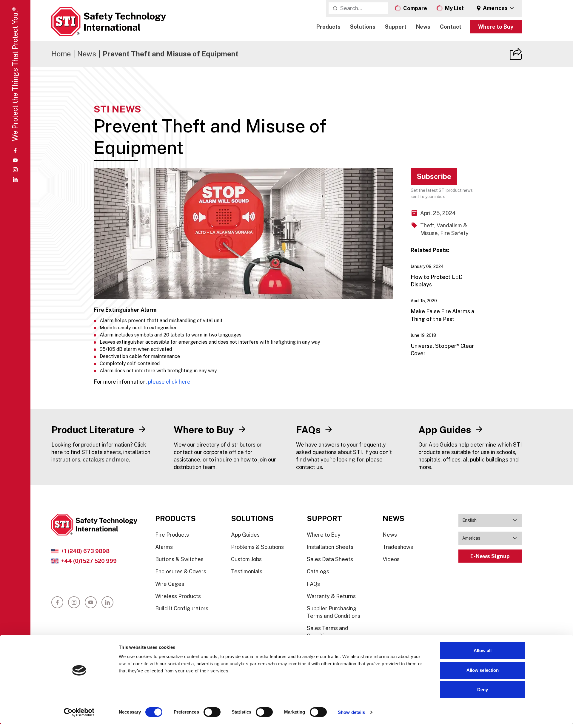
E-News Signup (490, 556)
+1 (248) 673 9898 (85, 551)
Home (61, 54)
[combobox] (495, 8)
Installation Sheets (330, 547)
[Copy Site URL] (516, 54)
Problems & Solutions (257, 547)
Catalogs (318, 571)
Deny (482, 689)
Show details (351, 712)
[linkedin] (15, 179)
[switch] (212, 712)
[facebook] (15, 150)
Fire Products (172, 535)
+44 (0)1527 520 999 (89, 561)
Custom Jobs (246, 559)
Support (395, 27)
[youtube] (15, 160)
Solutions (362, 27)
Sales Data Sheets (330, 559)
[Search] (335, 8)
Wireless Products (178, 596)
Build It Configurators (181, 608)
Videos (391, 559)
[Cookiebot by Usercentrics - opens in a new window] (79, 712)
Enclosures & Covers (180, 571)
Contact (450, 27)
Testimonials (246, 571)
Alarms (164, 547)
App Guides (245, 535)
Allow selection (482, 670)
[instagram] (15, 169)
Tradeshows (398, 547)
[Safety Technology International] (108, 21)
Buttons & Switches (179, 559)
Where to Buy (495, 27)
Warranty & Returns (331, 596)
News (423, 27)
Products (328, 27)
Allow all (483, 650)
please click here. (170, 382)
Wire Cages (169, 584)
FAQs (313, 584)
